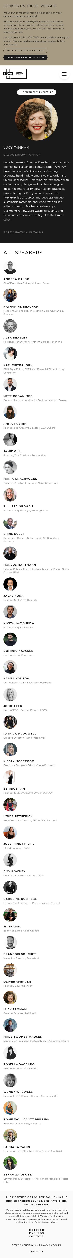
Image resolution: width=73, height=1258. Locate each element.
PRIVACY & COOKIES (50, 1245)
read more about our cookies (39, 41)
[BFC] (36, 1231)
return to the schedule (38, 92)
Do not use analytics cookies (25, 57)
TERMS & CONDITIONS (24, 1245)
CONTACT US (36, 1252)
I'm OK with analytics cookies (25, 51)
